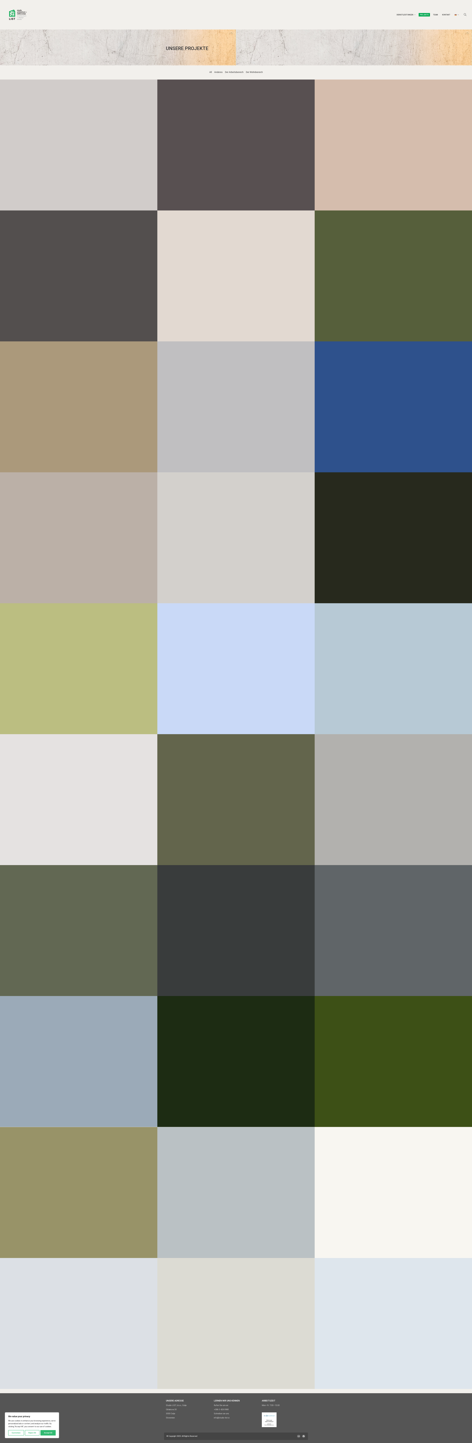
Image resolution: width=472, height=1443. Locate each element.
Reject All (32, 1433)
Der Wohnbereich (254, 72)
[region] (32, 1425)
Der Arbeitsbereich (234, 72)
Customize (16, 1433)
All (210, 72)
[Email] (299, 1436)
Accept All (48, 1433)
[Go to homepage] (18, 14)
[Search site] (465, 15)
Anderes (218, 72)
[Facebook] (303, 1436)
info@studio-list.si (221, 1418)
